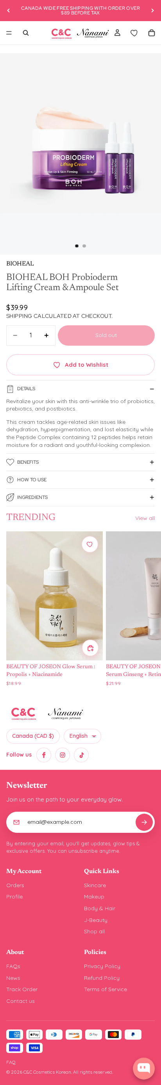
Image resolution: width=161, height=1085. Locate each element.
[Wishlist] (134, 32)
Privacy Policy (102, 966)
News (13, 977)
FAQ (11, 1062)
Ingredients (32, 497)
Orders (15, 885)
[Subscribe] (144, 822)
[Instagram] (62, 755)
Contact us (20, 1000)
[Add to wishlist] (90, 544)
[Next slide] (152, 10)
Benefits (28, 462)
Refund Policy (102, 977)
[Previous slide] (8, 10)
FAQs (13, 966)
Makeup (94, 896)
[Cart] (151, 32)
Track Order (22, 989)
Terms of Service (105, 989)
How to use (32, 480)
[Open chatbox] (144, 1069)
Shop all (94, 931)
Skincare (95, 885)
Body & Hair (99, 908)
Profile (14, 896)
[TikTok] (81, 755)
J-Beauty (95, 920)
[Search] (25, 32)
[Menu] (9, 33)
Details (26, 389)
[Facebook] (43, 755)
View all (145, 518)
